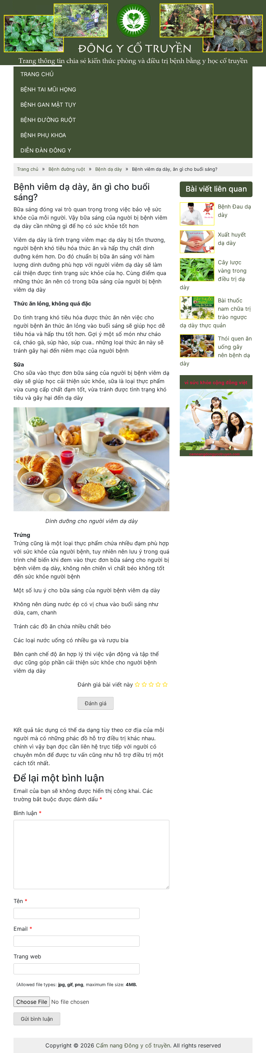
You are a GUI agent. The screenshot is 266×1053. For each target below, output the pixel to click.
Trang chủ (37, 74)
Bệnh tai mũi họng (48, 89)
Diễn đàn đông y (45, 150)
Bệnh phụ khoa (43, 135)
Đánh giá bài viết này (105, 684)
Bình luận (28, 812)
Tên (20, 900)
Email (23, 928)
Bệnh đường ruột (48, 119)
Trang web (27, 956)
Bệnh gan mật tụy (48, 104)
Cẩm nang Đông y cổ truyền (133, 1045)
